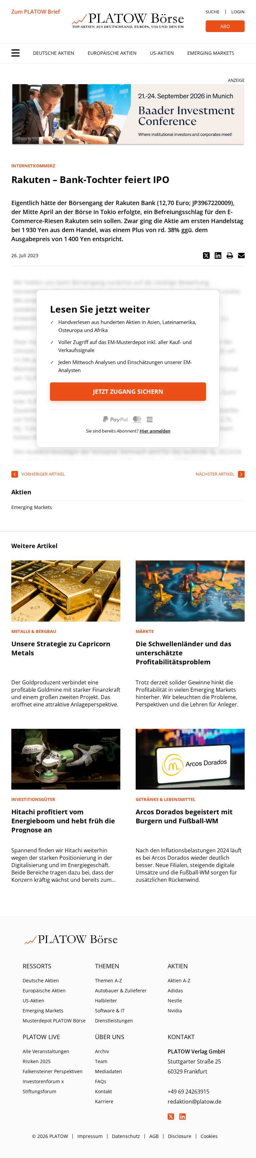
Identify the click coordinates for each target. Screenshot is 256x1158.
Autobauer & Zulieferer (121, 990)
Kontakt (103, 1091)
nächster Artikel (215, 474)
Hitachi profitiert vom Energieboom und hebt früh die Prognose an (63, 820)
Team (101, 1061)
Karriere (104, 1101)
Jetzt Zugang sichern (128, 391)
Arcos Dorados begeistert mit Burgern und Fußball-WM (184, 816)
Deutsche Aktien (53, 53)
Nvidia (175, 1010)
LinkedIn (182, 1116)
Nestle (175, 1000)
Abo (225, 26)
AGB (154, 1136)
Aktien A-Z (179, 980)
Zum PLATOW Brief (35, 11)
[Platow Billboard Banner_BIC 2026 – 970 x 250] (128, 115)
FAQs (100, 1081)
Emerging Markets (210, 53)
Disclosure (179, 1136)
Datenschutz (126, 1136)
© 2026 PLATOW (50, 1136)
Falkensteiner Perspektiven (53, 1071)
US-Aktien (162, 53)
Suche (212, 12)
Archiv (102, 1051)
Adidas (175, 990)
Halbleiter (106, 1000)
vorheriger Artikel (43, 474)
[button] (206, 255)
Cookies (209, 1136)
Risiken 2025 (37, 1061)
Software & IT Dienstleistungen (114, 1015)
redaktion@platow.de (194, 1101)
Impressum (90, 1136)
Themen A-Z (108, 980)
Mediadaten (108, 1071)
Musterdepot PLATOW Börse (54, 1020)
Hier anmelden (155, 431)
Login (238, 12)
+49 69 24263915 (188, 1091)
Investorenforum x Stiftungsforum (43, 1086)
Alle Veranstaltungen (46, 1051)
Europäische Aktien (112, 53)
